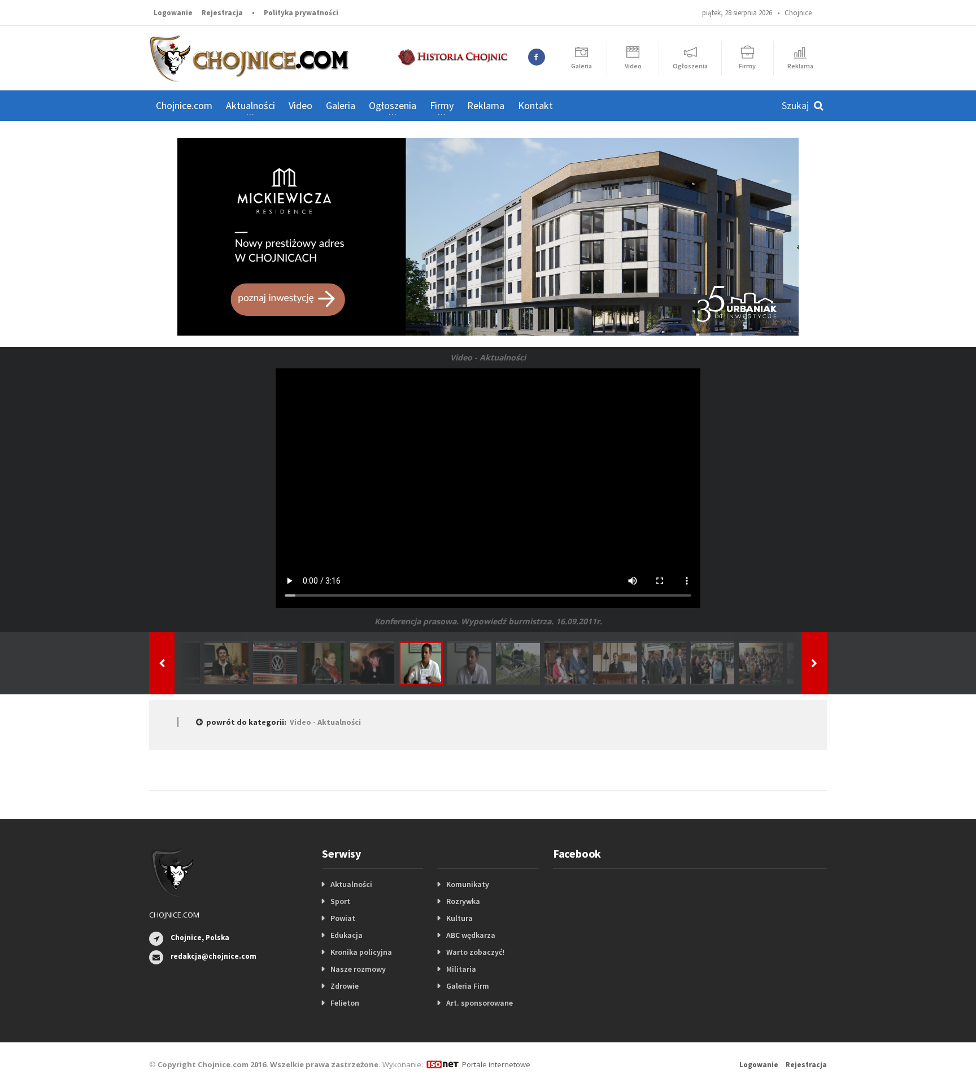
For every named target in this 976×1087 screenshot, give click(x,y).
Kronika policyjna (361, 952)
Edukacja (346, 935)
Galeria (340, 105)
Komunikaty (467, 884)
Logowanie (173, 13)
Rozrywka (463, 901)
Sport (340, 901)
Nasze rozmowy (358, 969)
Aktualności (351, 884)
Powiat (342, 918)
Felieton (344, 1003)
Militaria (461, 969)
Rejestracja (222, 13)
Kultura (459, 918)
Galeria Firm (467, 986)
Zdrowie (344, 986)
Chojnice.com (184, 105)
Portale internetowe (496, 1064)
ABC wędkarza (470, 935)
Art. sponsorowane (479, 1003)
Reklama (485, 105)
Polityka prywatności (301, 13)
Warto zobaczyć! (475, 952)
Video (300, 105)
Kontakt (535, 105)
